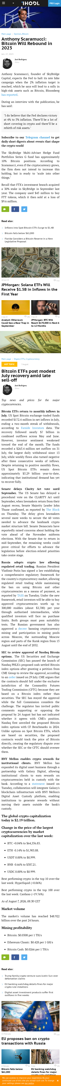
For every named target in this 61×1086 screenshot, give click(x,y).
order (12, 677)
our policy (29, 1083)
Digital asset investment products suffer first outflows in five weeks (29, 994)
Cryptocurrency (33, 359)
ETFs (23, 359)
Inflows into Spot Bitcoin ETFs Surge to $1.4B (29, 227)
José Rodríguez (21, 59)
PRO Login (55, 3)
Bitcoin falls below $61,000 (19, 233)
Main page (6, 34)
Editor (17, 62)
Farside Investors (32, 428)
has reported (9, 95)
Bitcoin (25, 34)
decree (22, 628)
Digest (17, 359)
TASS (20, 595)
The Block (53, 509)
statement (38, 784)
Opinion (17, 34)
